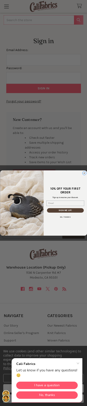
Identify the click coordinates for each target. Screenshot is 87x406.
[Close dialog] (84, 173)
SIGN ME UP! (65, 210)
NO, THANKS (65, 217)
